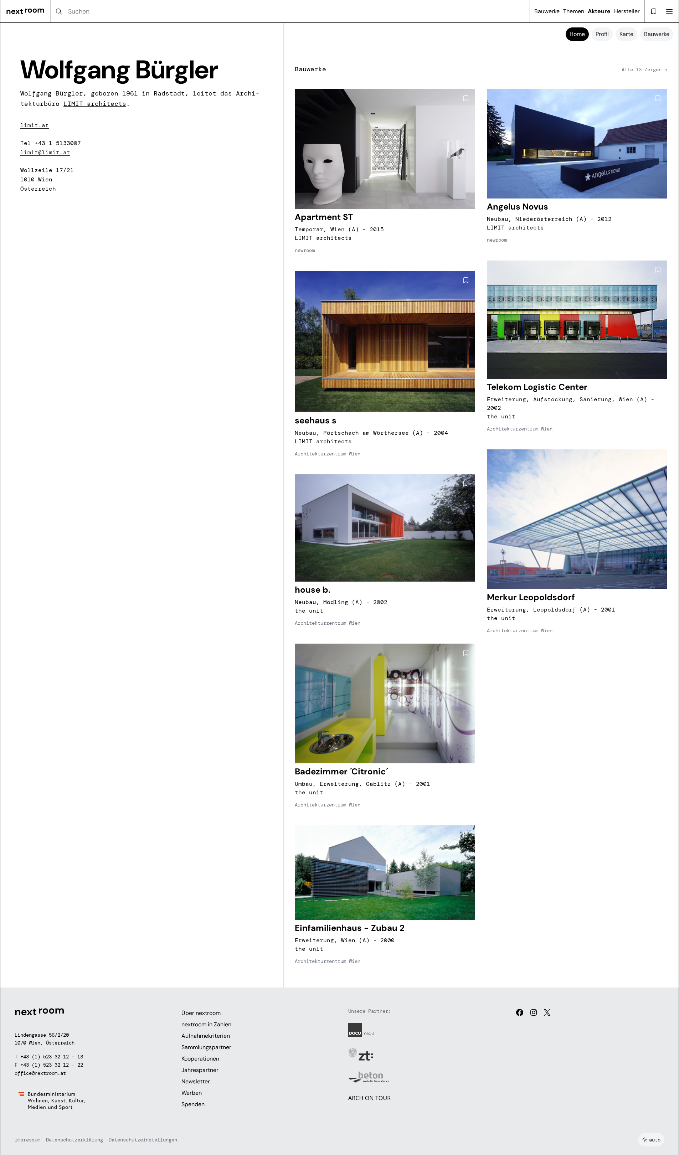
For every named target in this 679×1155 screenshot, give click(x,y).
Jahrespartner (199, 1070)
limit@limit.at (45, 152)
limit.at (34, 125)
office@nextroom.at (40, 1073)
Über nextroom (201, 1013)
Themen (573, 11)
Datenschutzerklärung (74, 1139)
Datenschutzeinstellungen (143, 1139)
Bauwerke (547, 11)
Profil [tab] (602, 34)
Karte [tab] (626, 34)
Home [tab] (577, 34)
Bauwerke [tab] (656, 34)
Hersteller (627, 11)
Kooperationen (200, 1058)
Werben (191, 1093)
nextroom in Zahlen (206, 1024)
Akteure (599, 11)
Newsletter (195, 1081)
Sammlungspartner (206, 1047)
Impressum (27, 1139)
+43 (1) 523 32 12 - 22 (51, 1065)
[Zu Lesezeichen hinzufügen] (466, 98)
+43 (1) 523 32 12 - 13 (51, 1056)
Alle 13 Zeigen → (644, 69)
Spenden (193, 1104)
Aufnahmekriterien (205, 1036)
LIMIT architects (94, 103)
